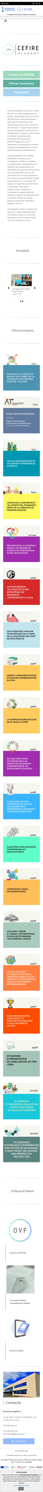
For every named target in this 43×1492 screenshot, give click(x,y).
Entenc (21, 1489)
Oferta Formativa (21, 83)
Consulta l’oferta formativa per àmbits (20, 1301)
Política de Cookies (30, 1460)
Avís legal (4, 1460)
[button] (38, 21)
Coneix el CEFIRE (21, 74)
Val (33, 3)
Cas (36, 3)
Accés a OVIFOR (18, 1253)
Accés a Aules (16, 1351)
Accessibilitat (27, 1462)
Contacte (18, 1462)
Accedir (6, 3)
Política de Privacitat (16, 1460)
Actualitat (21, 92)
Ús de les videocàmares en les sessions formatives (21, 291)
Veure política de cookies (21, 1485)
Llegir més (16, 297)
